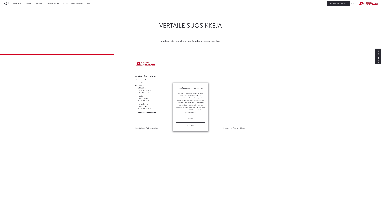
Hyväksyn (190, 118)
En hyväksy (190, 125)
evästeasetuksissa (190, 112)
